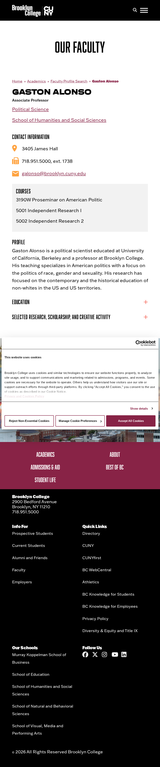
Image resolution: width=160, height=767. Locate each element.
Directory (91, 533)
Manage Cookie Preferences (78, 420)
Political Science (30, 109)
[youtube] (114, 654)
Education (21, 301)
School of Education (30, 674)
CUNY (88, 545)
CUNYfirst (91, 557)
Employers (22, 581)
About (115, 454)
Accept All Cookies (131, 420)
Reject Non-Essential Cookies (29, 420)
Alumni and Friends (30, 557)
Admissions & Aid (45, 466)
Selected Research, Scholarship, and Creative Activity (61, 317)
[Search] (135, 10)
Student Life (45, 479)
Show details (139, 408)
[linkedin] (124, 654)
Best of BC (115, 466)
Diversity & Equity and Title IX (110, 630)
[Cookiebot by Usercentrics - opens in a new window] (138, 343)
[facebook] (85, 654)
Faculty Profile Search (69, 81)
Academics (36, 81)
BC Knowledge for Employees (110, 606)
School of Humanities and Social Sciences (59, 120)
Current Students (28, 545)
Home (17, 81)
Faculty (19, 569)
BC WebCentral (96, 569)
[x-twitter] (95, 654)
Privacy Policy (95, 618)
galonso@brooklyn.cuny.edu (54, 173)
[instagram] (105, 654)
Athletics (90, 581)
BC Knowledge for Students (108, 594)
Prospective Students (32, 533)
